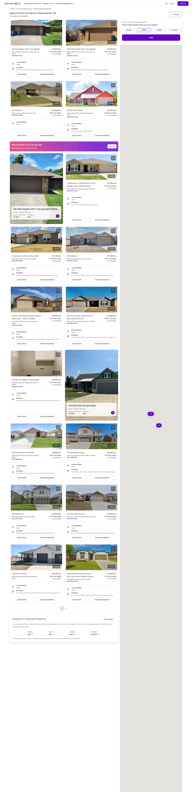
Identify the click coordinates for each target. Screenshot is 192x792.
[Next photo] (60, 32)
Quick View (21, 74)
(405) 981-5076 (72, 323)
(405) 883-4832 (17, 115)
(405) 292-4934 (72, 117)
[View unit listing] (57, 216)
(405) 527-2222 (17, 55)
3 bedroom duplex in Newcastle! (25, 380)
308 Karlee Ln (72, 256)
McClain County (26, 9)
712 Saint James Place (76, 453)
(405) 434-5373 (72, 191)
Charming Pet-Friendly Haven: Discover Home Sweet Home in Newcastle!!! (80, 576)
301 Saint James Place (76, 514)
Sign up (183, 3)
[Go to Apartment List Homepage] (13, 3)
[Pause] (60, 156)
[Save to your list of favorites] (58, 24)
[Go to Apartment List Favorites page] (166, 3)
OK (17, 9)
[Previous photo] (12, 32)
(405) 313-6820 (17, 325)
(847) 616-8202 (17, 459)
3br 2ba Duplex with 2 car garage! (26, 49)
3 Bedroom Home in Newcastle (25, 256)
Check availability (47, 74)
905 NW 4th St (18, 514)
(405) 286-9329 (17, 260)
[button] (150, 414)
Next (151, 38)
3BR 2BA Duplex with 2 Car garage (81, 49)
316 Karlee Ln (17, 110)
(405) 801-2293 (17, 386)
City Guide (108, 619)
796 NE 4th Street (19, 574)
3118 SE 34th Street (75, 110)
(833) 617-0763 (72, 260)
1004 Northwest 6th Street (23, 453)
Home (12, 9)
